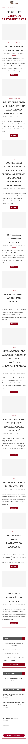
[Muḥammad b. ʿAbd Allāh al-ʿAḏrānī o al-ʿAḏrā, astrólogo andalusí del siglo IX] (14, 336)
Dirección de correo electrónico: (12, 649)
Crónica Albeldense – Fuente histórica (12, 712)
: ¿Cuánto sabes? (14, 735)
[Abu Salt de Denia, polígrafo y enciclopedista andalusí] (14, 404)
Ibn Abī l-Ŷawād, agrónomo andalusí (14, 298)
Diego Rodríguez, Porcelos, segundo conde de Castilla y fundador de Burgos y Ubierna (14, 704)
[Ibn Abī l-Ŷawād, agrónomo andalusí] (14, 279)
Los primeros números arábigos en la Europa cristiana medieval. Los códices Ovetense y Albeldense (14, 174)
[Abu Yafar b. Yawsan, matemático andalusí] (14, 521)
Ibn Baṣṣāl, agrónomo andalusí (14, 238)
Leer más (13, 74)
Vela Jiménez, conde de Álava (10, 718)
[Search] (26, 2)
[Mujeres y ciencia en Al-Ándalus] (14, 467)
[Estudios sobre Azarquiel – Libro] (14, 32)
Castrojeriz (6, 725)
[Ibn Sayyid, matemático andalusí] (14, 579)
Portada (3, 7)
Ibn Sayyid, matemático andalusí (14, 597)
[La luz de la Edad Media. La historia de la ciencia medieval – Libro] (14, 87)
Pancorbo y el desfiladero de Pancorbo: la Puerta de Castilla (13, 695)
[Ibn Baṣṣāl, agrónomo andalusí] (14, 220)
